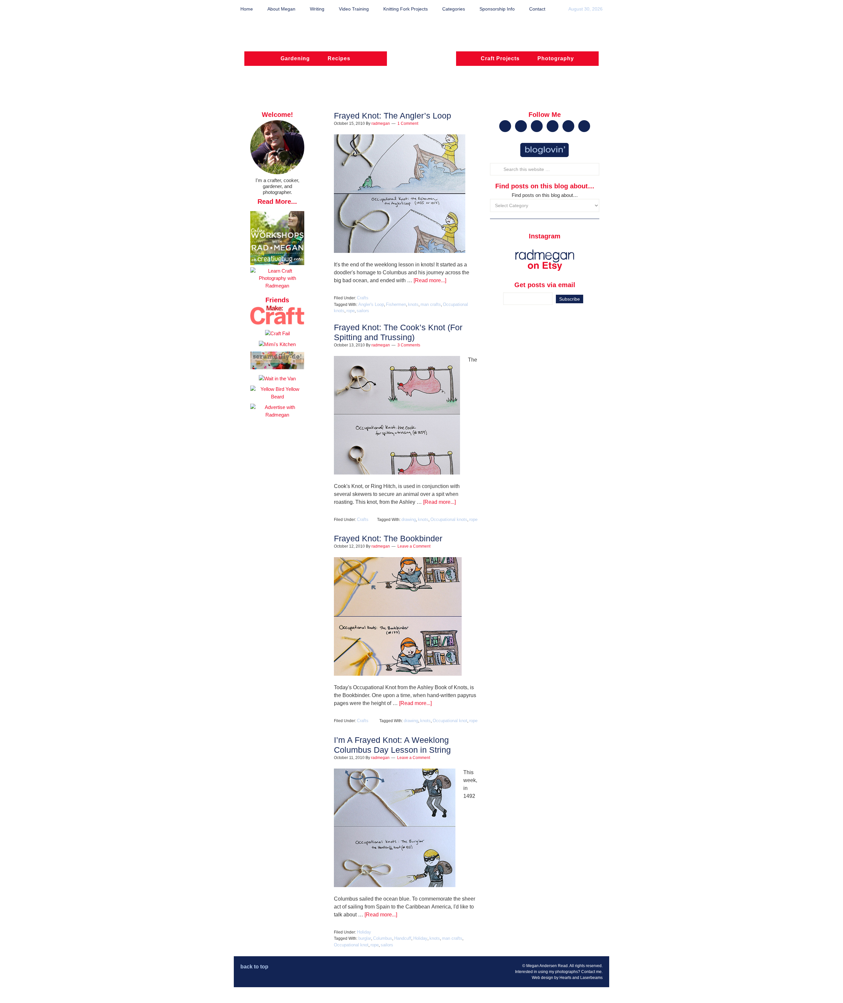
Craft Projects (500, 58)
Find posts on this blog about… (545, 195)
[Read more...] (430, 280)
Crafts (362, 297)
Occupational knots (448, 519)
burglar (364, 938)
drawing (408, 519)
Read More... (277, 201)
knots (413, 304)
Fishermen (396, 304)
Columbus (382, 938)
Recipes (339, 58)
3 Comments (408, 345)
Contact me (591, 971)
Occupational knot (450, 720)
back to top (254, 966)
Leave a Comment (413, 546)
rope (350, 310)
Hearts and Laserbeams (581, 977)
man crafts (431, 304)
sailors (363, 310)
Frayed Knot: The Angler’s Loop (392, 115)
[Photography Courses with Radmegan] (277, 285)
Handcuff (402, 938)
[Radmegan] (421, 61)
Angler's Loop (371, 304)
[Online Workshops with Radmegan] (277, 263)
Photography (555, 58)
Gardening (295, 58)
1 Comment (407, 123)
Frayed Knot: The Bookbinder (388, 538)
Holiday (364, 932)
